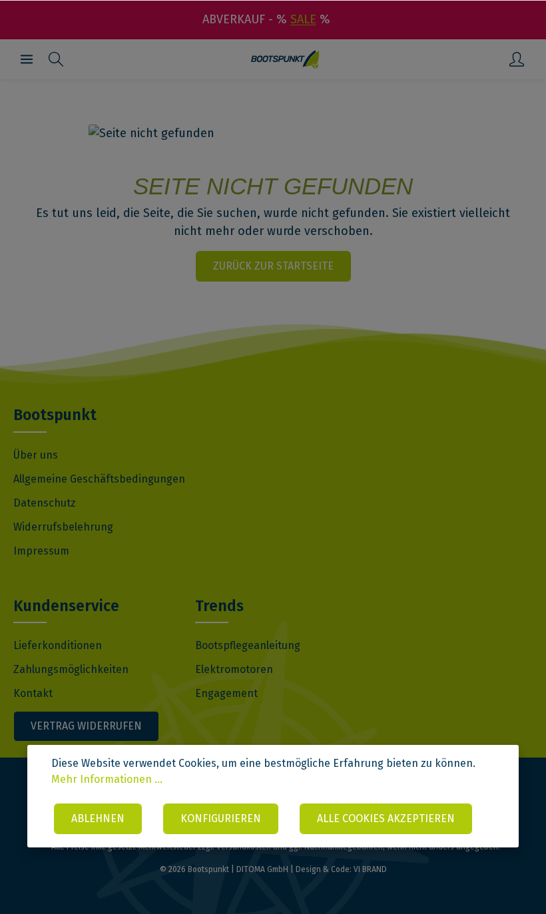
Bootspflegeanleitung (247, 645)
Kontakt (33, 693)
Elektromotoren (234, 669)
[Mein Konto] (516, 59)
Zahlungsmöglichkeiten (71, 669)
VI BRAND (370, 869)
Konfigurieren (220, 818)
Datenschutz (44, 503)
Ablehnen (98, 818)
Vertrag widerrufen (86, 726)
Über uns (35, 455)
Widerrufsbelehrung (63, 527)
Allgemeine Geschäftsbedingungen (99, 479)
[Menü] (26, 59)
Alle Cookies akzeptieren (386, 818)
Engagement (226, 693)
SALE (303, 19)
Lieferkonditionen (57, 645)
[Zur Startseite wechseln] (285, 59)
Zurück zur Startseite (273, 266)
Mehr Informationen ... (106, 779)
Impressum (41, 551)
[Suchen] (56, 59)
